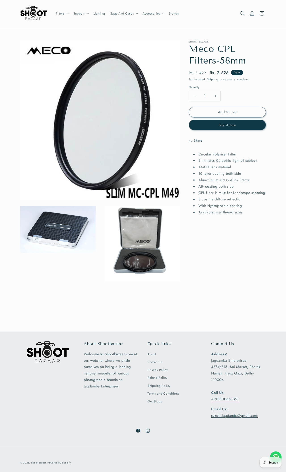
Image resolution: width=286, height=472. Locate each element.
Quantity (194, 87)
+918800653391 (225, 399)
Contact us (155, 362)
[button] (62, 13)
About (151, 354)
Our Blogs (154, 401)
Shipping (213, 79)
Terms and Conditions (163, 393)
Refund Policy (157, 377)
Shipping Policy (158, 385)
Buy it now (227, 125)
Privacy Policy (157, 370)
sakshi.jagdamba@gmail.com (234, 415)
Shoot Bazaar (38, 462)
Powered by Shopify (59, 462)
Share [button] (198, 140)
